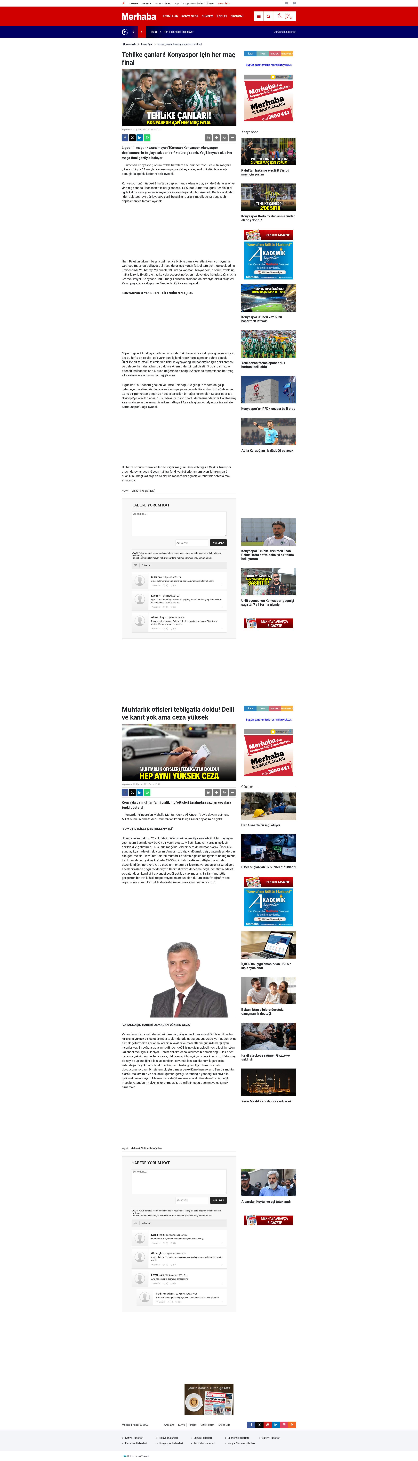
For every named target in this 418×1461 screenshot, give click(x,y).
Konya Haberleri (134, 1437)
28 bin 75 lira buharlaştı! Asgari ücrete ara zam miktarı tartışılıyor (200, 31)
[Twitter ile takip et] (259, 1425)
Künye (181, 1425)
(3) (166, 1265)
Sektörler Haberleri (204, 1443)
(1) (166, 1243)
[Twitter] (132, 137)
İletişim (192, 1425)
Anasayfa (131, 44)
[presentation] (133, 32)
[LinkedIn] (140, 137)
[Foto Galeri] (294, 3)
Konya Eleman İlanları (193, 3)
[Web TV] (286, 3)
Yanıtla (157, 585)
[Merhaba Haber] (139, 16)
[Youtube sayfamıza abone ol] (268, 1425)
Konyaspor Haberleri (171, 1443)
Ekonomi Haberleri (238, 1437)
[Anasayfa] (123, 3)
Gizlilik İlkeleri (207, 1425)
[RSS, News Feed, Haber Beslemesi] (292, 1425)
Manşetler (146, 3)
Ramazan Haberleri (136, 1443)
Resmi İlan (170, 16)
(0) (166, 585)
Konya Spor (189, 16)
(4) (171, 1302)
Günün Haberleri (162, 3)
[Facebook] (125, 137)
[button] (216, 137)
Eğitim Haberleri (271, 1437)
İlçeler (222, 16)
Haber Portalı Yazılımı (138, 1456)
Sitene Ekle (224, 1425)
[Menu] (259, 16)
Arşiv (177, 3)
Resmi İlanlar (224, 3)
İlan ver (210, 3)
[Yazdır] (208, 137)
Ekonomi (237, 16)
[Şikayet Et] (222, 585)
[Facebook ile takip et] (251, 1425)
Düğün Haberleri (202, 1437)
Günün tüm (285, 31)
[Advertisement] (179, 231)
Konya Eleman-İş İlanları (241, 1443)
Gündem (207, 16)
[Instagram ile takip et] (284, 1425)
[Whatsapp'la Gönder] (147, 137)
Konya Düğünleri (168, 1437)
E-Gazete (133, 3)
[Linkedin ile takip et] (276, 1425)
